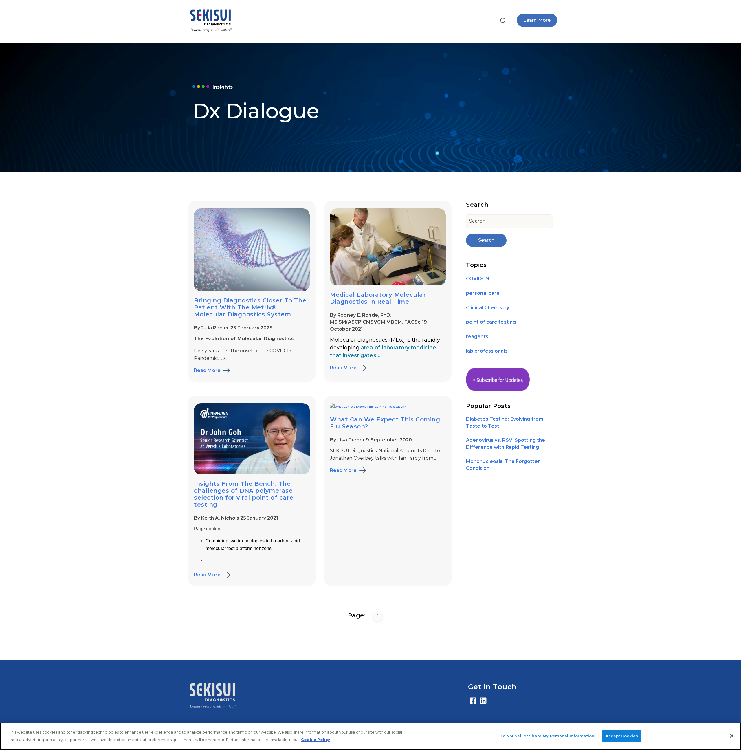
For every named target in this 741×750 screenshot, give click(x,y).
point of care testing (491, 322)
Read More (207, 370)
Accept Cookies (622, 735)
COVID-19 (477, 278)
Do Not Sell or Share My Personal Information (546, 735)
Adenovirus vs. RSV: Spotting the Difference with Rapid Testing (505, 444)
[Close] (731, 735)
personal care (483, 293)
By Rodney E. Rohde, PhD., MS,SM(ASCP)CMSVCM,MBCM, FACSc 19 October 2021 (378, 322)
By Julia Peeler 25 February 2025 (233, 328)
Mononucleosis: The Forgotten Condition (503, 465)
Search (486, 240)
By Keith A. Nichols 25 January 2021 (236, 518)
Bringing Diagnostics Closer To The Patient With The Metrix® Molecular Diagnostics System (250, 307)
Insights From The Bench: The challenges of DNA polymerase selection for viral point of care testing (244, 494)
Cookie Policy (315, 739)
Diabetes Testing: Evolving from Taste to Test (504, 423)
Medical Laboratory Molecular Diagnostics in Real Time (378, 298)
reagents (477, 336)
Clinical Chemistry (487, 307)
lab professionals (487, 351)
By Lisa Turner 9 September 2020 (371, 440)
